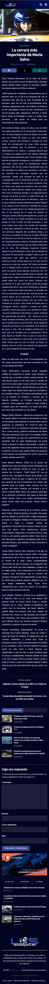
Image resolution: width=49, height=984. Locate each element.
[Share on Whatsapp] (39, 70)
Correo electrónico (9, 825)
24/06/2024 (18, 746)
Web (3, 836)
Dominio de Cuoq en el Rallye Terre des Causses (24, 888)
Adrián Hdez (18, 64)
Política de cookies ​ (38, 981)
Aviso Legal (7, 981)
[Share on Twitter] (24, 70)
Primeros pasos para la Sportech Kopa (30, 907)
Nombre (5, 814)
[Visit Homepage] (10, 4)
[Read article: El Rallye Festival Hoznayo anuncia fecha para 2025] (7, 718)
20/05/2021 (31, 64)
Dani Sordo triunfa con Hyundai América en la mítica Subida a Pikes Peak (28, 740)
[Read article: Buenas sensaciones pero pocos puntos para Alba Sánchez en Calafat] (7, 753)
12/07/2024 (18, 732)
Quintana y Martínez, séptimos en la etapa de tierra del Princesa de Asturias (29, 918)
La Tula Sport (14, 970)
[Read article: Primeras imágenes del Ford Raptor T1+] (7, 729)
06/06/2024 (18, 756)
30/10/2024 (18, 722)
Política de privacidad (21, 981)
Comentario (7, 782)
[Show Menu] (46, 4)
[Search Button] (41, 4)
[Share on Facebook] (9, 70)
